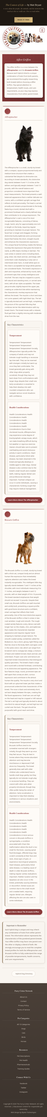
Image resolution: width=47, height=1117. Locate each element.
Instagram (23, 1092)
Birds (24, 1037)
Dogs (23, 1029)
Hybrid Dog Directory (24, 973)
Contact (23, 1001)
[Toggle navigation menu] (42, 30)
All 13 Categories (23, 1024)
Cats (23, 1033)
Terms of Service (23, 1010)
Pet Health (24, 1060)
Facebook (23, 1083)
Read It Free (23, 20)
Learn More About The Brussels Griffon (23, 912)
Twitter (23, 1088)
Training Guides (23, 1069)
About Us (23, 997)
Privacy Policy (23, 1005)
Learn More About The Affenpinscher (23, 500)
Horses (23, 1041)
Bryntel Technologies (29, 1112)
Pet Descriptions (23, 1056)
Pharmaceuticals (23, 1064)
